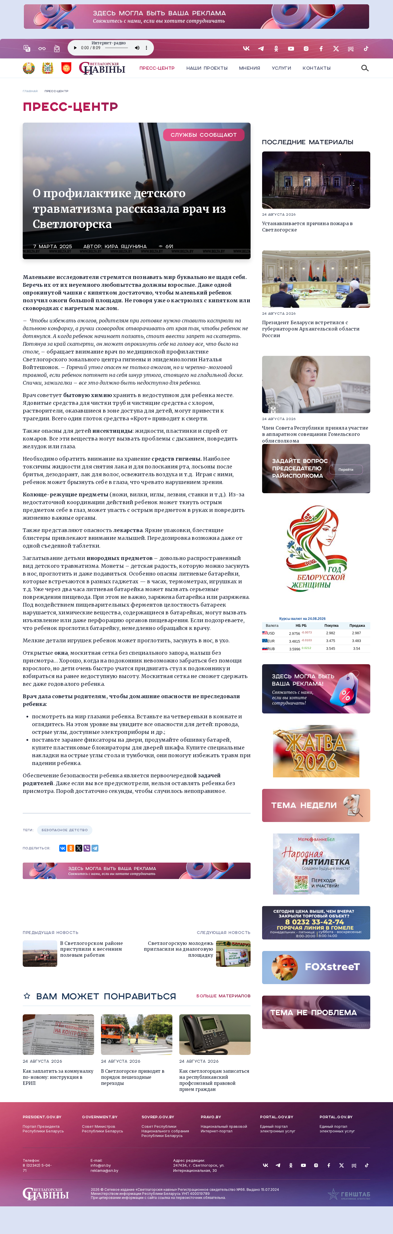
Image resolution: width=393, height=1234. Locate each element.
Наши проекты (207, 68)
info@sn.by (101, 1165)
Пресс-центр (157, 68)
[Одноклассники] (70, 848)
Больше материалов (224, 995)
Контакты (317, 68)
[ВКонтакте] (62, 848)
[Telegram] (94, 848)
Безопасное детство (65, 830)
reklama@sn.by (104, 1170)
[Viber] (86, 848)
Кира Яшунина (126, 247)
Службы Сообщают (204, 135)
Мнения (249, 68)
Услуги (281, 68)
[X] (78, 848)
